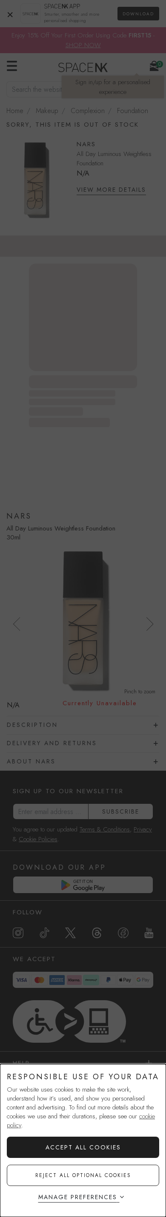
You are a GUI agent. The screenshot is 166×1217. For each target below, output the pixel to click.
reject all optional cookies (83, 1175)
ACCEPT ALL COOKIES (83, 1147)
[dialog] (83, 1140)
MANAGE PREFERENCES (77, 1197)
